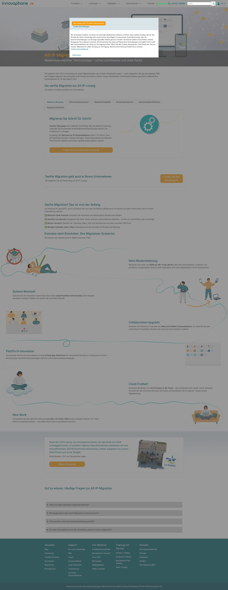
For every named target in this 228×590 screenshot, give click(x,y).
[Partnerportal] (218, 3)
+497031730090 (178, 3)
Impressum (76, 55)
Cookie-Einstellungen (81, 27)
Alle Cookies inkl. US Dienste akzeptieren (88, 23)
